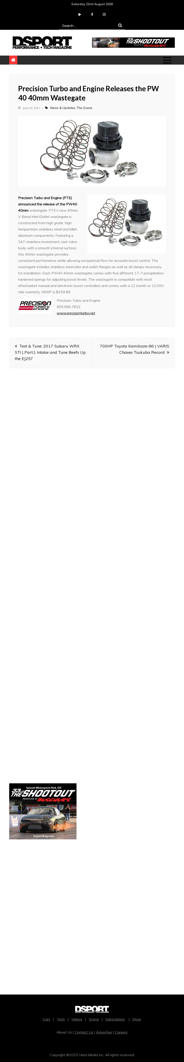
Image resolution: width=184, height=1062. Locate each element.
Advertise (104, 1032)
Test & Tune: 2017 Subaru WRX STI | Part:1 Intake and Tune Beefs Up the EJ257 (50, 352)
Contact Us (84, 1032)
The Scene (84, 108)
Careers (121, 1032)
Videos (76, 1019)
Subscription (115, 1019)
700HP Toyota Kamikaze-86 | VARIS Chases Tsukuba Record (134, 349)
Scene (94, 1019)
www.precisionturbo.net (76, 313)
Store (136, 1019)
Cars (46, 1019)
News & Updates (62, 108)
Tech (61, 1019)
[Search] (120, 25)
